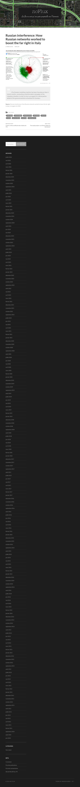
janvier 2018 (9, 456)
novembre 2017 (10, 462)
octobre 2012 (9, 662)
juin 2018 (8, 439)
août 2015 (8, 551)
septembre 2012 (10, 666)
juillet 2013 (9, 633)
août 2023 (8, 249)
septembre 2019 (10, 390)
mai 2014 (8, 600)
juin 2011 (8, 715)
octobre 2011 (9, 702)
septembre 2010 (10, 731)
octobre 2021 (9, 311)
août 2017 (8, 472)
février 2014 (9, 610)
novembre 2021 (10, 308)
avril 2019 (8, 406)
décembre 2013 (10, 616)
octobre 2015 (9, 544)
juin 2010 (8, 738)
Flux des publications (11, 765)
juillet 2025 (9, 193)
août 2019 (8, 393)
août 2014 (8, 590)
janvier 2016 (9, 534)
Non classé (11, 112)
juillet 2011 (9, 712)
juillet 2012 (9, 672)
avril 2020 (8, 367)
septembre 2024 (10, 222)
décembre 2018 (10, 419)
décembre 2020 (10, 341)
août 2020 (8, 354)
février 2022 (9, 301)
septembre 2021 (10, 314)
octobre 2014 (9, 584)
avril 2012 (8, 682)
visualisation (32, 118)
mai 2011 (8, 718)
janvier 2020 (9, 377)
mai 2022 (8, 291)
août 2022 (8, 288)
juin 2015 (8, 557)
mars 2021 (8, 331)
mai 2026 (8, 160)
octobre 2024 (9, 219)
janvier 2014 (9, 613)
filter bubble (18, 115)
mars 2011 (8, 725)
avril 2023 (8, 262)
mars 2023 (8, 265)
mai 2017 (8, 482)
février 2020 (9, 373)
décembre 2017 (10, 459)
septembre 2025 (10, 186)
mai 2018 (8, 442)
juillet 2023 (9, 252)
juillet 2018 (9, 436)
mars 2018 (8, 449)
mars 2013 (8, 646)
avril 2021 (8, 328)
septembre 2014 (10, 587)
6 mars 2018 (9, 46)
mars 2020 (8, 370)
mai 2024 (8, 232)
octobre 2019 (9, 387)
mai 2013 (8, 639)
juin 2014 (8, 597)
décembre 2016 (10, 498)
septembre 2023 (10, 245)
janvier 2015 (9, 574)
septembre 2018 (10, 429)
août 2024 (8, 226)
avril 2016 (8, 524)
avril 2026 (8, 163)
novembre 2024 (10, 216)
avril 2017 (8, 485)
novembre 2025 (10, 180)
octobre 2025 (9, 183)
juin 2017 (8, 478)
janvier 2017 (9, 495)
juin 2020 (8, 360)
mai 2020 (8, 364)
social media (16, 118)
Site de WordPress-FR (12, 771)
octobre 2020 (9, 347)
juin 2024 (8, 229)
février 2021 (9, 334)
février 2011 (9, 728)
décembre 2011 (10, 695)
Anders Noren (66, 781)
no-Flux (12, 781)
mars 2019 (8, 410)
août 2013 (8, 629)
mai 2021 (8, 324)
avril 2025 (8, 199)
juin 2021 (8, 321)
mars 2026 (8, 167)
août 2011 (8, 708)
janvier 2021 (9, 337)
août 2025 (8, 190)
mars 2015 (8, 567)
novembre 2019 (10, 383)
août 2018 (8, 433)
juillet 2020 (9, 357)
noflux (17, 46)
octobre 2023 (9, 242)
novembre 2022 (10, 278)
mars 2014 (8, 606)
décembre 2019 (10, 380)
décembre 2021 (10, 305)
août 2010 (8, 734)
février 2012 (9, 689)
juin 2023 (8, 255)
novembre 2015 (10, 541)
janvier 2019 (9, 416)
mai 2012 (8, 679)
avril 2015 (8, 564)
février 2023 (9, 268)
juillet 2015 (9, 554)
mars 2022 (8, 298)
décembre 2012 (10, 656)
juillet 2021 (9, 318)
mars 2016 (8, 528)
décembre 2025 (10, 177)
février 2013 (9, 649)
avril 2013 (8, 643)
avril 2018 (8, 446)
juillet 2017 (9, 475)
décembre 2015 (10, 538)
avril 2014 (8, 603)
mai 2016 (8, 521)
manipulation (27, 115)
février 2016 (9, 531)
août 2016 (8, 511)
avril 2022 (8, 295)
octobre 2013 (9, 623)
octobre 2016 (9, 505)
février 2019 (9, 413)
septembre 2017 (10, 469)
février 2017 (9, 492)
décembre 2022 (10, 275)
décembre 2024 (10, 213)
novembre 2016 (10, 501)
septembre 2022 (10, 285)
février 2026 (9, 170)
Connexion (9, 762)
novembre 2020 (10, 344)
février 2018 (9, 452)
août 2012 (8, 669)
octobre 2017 (9, 465)
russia (8, 118)
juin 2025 (8, 196)
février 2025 (9, 206)
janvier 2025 (9, 209)
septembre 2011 (10, 705)
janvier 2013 (9, 652)
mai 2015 (8, 561)
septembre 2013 (10, 626)
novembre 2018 (10, 423)
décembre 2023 (10, 236)
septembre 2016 (10, 508)
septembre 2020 (10, 350)
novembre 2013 (10, 620)
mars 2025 (8, 203)
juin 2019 (8, 400)
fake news (9, 115)
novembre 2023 (10, 239)
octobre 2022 (9, 282)
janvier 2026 (9, 173)
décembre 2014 (10, 577)
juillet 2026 (9, 157)
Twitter (24, 118)
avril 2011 (8, 721)
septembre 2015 (10, 547)
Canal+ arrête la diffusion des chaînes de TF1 (16, 125)
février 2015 (9, 570)
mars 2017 (8, 488)
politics (44, 115)
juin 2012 (8, 675)
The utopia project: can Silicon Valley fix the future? (40, 125)
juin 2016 (8, 518)
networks (36, 115)
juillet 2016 (9, 515)
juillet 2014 (9, 593)
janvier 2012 (9, 692)
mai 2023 (8, 259)
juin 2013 (8, 636)
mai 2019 (8, 403)
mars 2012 (8, 685)
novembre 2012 (10, 659)
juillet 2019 (9, 396)
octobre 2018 (9, 426)
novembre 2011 (10, 698)
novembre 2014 (10, 580)
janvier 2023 (9, 272)
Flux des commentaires (12, 768)
